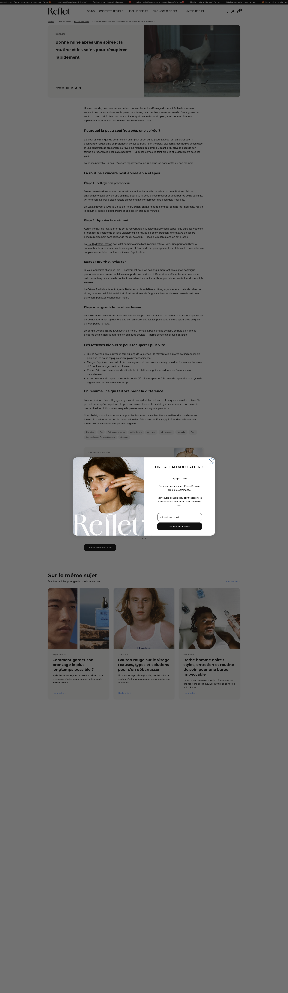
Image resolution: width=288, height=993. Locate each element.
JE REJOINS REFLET (180, 526)
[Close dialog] (211, 461)
